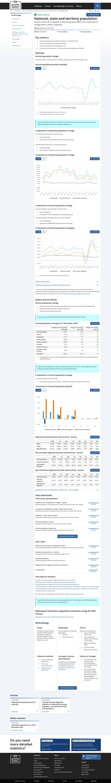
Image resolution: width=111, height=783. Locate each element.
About (78, 6)
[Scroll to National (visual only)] (46, 53)
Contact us (57, 770)
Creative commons (19, 781)
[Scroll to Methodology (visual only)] (50, 623)
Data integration (38, 772)
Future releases (63, 32)
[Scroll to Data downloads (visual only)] (53, 495)
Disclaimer (51, 781)
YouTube (85, 774)
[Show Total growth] (52, 199)
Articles (14, 42)
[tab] (38, 68)
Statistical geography (40, 765)
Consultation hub (59, 767)
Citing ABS (57, 765)
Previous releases (86, 32)
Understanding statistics (41, 776)
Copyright (36, 781)
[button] (97, 6)
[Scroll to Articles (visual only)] (19, 695)
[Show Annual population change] (67, 109)
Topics (35, 761)
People (24, 11)
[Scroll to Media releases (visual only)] (27, 718)
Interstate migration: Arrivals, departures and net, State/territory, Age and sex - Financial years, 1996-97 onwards (67, 586)
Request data (37, 774)
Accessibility (78, 781)
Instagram (86, 767)
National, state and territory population (46, 11)
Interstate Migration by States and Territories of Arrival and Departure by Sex (57, 584)
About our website (59, 758)
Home (12, 11)
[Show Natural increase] (64, 199)
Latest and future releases (41, 758)
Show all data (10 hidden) (67, 536)
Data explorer (38, 770)
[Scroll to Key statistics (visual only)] (50, 38)
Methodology (16, 39)
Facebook (86, 765)
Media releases (16, 46)
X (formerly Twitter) (88, 770)
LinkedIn (85, 772)
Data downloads (16, 29)
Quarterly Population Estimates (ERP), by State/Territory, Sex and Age (55, 580)
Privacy (65, 781)
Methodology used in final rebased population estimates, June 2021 (54, 617)
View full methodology (66, 688)
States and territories (18, 25)
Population (30, 11)
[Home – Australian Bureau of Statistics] (15, 758)
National (14, 22)
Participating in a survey (63, 6)
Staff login (94, 781)
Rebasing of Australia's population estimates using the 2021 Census (20, 34)
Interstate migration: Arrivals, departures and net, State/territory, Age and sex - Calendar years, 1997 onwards (66, 588)
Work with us (58, 761)
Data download (94, 14)
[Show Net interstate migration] (65, 431)
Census (48, 6)
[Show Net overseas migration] (79, 199)
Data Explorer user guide (76, 594)
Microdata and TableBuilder (42, 767)
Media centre (58, 763)
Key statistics (16, 19)
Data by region (38, 763)
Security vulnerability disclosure (63, 772)
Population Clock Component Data (45, 591)
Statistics (38, 6)
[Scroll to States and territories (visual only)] (59, 300)
